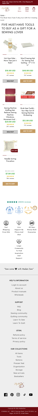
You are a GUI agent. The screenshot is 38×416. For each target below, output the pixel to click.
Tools (19, 357)
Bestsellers (19, 376)
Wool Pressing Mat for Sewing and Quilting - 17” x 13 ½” (28, 61)
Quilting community (19, 316)
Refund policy (19, 335)
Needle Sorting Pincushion (10, 160)
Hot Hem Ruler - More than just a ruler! (10, 60)
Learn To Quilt (19, 323)
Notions (19, 360)
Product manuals (19, 292)
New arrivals (19, 373)
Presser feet (19, 363)
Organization (19, 367)
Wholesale (19, 295)
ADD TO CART (27, 81)
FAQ (19, 307)
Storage (19, 370)
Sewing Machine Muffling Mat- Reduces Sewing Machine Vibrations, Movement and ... (10, 114)
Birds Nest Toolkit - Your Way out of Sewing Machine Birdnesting (28, 111)
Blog (19, 310)
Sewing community (19, 313)
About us (19, 288)
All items (19, 353)
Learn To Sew (19, 320)
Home (2, 15)
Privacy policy (19, 341)
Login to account (19, 285)
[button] (19, 8)
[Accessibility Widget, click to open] (35, 208)
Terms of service (19, 338)
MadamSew (22, 408)
